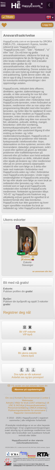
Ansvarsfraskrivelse (35, 405)
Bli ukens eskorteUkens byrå (27, 354)
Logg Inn (47, 25)
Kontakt (18, 398)
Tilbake (9, 17)
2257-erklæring (37, 403)
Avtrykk (9, 403)
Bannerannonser (32, 398)
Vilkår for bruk (21, 403)
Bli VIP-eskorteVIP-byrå (27, 333)
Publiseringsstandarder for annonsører (27, 410)
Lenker (45, 398)
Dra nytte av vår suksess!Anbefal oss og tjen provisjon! (28, 375)
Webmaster (27, 400)
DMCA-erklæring (38, 408)
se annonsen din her (42, 271)
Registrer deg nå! (17, 312)
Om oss (9, 398)
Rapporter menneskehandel (27, 413)
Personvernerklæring (18, 408)
